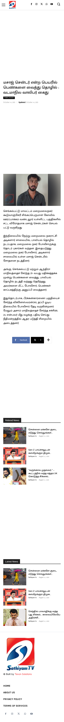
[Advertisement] (32, 43)
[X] (41, 4)
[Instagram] (36, 4)
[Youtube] (51, 4)
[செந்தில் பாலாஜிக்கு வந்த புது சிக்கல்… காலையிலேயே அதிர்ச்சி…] (14, 617)
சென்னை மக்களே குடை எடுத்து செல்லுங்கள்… (42, 431)
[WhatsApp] (46, 4)
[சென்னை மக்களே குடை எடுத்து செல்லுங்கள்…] (14, 435)
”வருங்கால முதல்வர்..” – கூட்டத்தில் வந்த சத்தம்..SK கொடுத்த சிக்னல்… (42, 473)
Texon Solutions (23, 674)
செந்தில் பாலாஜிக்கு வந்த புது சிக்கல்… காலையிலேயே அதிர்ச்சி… (44, 614)
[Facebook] (31, 4)
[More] (48, 340)
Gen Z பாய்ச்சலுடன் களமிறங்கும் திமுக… (39, 451)
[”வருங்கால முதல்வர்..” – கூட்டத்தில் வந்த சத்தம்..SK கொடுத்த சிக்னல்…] (14, 476)
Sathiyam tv (32, 436)
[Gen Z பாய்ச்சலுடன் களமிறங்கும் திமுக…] (14, 455)
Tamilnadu (9, 98)
